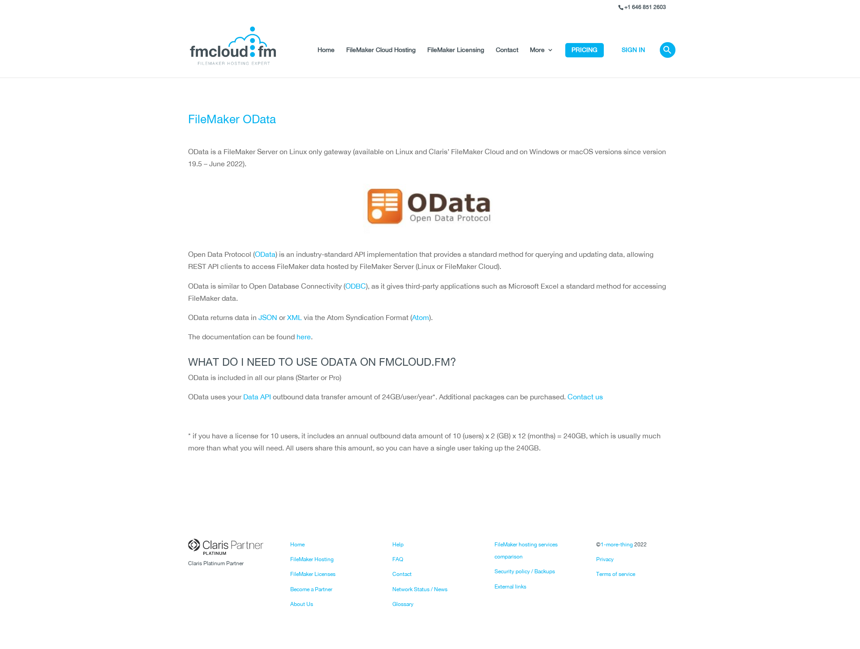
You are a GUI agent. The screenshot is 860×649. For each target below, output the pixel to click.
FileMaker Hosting (312, 559)
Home (326, 50)
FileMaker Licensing (455, 50)
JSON (267, 317)
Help (398, 544)
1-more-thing (617, 544)
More (537, 50)
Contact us (585, 397)
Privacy (605, 559)
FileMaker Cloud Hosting (381, 50)
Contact (507, 50)
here (304, 337)
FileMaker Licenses (312, 574)
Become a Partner (311, 589)
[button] (667, 60)
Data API (257, 397)
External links (510, 587)
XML (294, 317)
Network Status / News (419, 589)
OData (265, 254)
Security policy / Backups (524, 571)
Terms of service (615, 574)
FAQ (397, 559)
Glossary (402, 604)
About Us (301, 604)
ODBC (355, 286)
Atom (420, 317)
